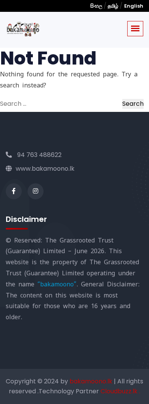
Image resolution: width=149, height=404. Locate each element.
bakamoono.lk (92, 381)
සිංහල (97, 6)
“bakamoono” (56, 284)
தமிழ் (113, 6)
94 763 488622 (39, 154)
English (133, 6)
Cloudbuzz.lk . (120, 391)
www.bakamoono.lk (45, 168)
